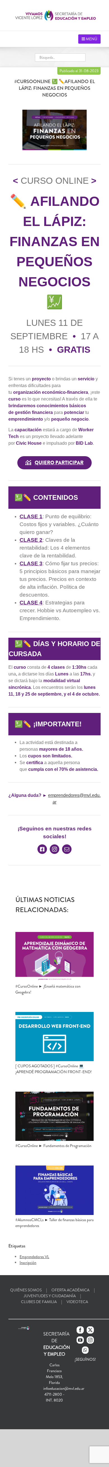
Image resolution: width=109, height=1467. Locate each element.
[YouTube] (80, 1340)
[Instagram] (90, 1340)
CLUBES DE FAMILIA (39, 1301)
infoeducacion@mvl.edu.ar (63, 1388)
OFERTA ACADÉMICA (70, 1290)
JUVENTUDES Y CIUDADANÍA (50, 1296)
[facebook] (42, 849)
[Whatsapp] (85, 1350)
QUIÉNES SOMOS (26, 1290)
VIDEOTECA (77, 1301)
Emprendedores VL (34, 1256)
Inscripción (28, 1262)
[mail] (67, 849)
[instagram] (54, 849)
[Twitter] (90, 1330)
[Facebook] (80, 1330)
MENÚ (91, 39)
